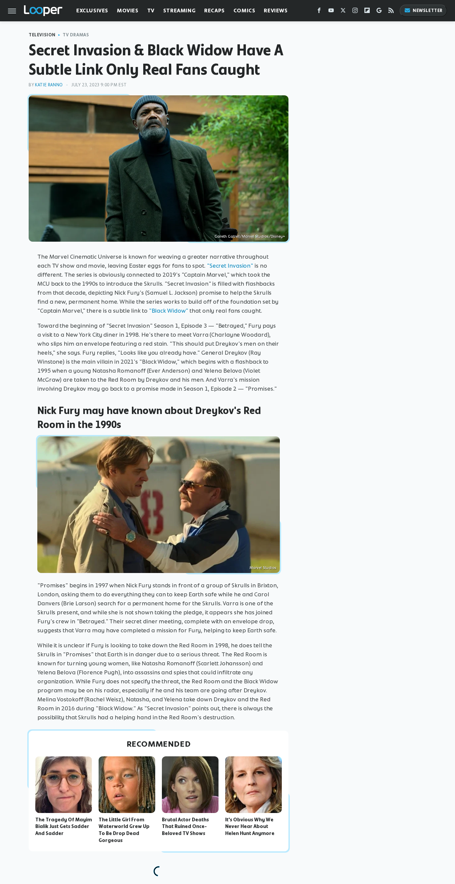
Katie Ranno (49, 85)
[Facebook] (319, 12)
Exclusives (92, 10)
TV (151, 10)
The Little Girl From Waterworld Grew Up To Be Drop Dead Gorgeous (124, 830)
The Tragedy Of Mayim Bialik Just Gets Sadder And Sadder (63, 826)
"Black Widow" (169, 311)
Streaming (179, 10)
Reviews (275, 10)
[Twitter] (343, 12)
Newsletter (428, 10)
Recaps (214, 10)
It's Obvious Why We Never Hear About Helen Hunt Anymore (249, 826)
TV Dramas (76, 35)
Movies (128, 10)
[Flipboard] (367, 12)
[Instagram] (355, 12)
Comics (244, 10)
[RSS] (391, 12)
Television (42, 35)
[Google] (379, 12)
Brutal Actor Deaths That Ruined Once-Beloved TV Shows (185, 826)
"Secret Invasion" (230, 266)
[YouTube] (331, 12)
